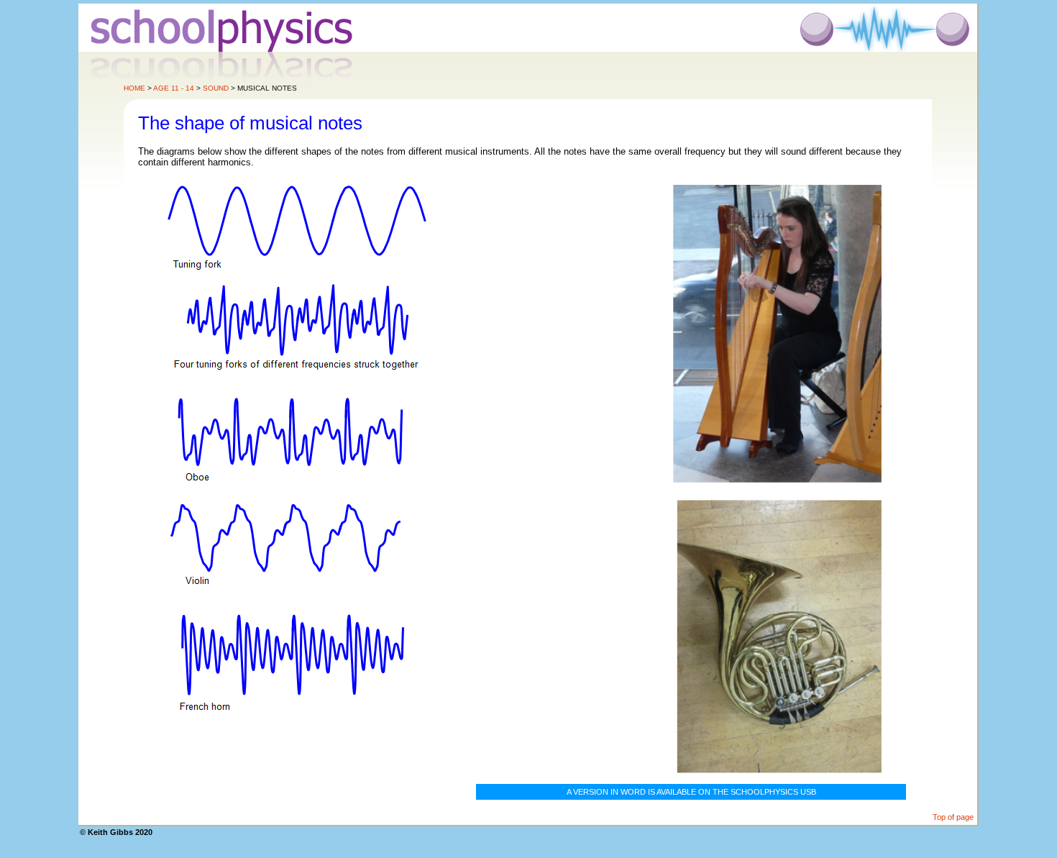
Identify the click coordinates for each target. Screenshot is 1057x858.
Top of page (953, 817)
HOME (134, 88)
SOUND (216, 88)
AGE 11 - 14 (173, 88)
